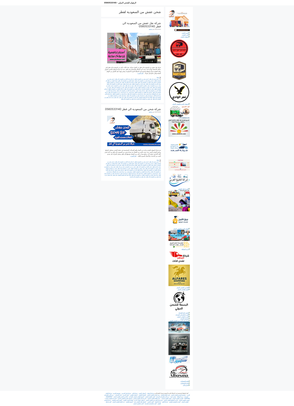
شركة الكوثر (165, 402)
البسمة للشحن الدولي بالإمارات (136, 396)
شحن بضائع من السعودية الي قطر (142, 85)
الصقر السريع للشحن (117, 400)
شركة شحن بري (130, 92)
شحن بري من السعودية (155, 85)
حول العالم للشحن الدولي (154, 398)
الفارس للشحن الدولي (177, 398)
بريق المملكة (180, 396)
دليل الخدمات (118, 395)
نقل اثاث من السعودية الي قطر (131, 97)
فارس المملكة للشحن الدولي (171, 400)
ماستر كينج (173, 396)
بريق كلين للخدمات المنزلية (162, 396)
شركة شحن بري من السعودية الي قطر (117, 92)
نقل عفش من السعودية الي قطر (128, 99)
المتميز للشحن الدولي (184, 400)
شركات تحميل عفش (140, 90)
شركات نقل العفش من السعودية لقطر (143, 92)
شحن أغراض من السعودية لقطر (114, 82)
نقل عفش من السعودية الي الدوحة (144, 99)
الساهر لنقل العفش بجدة (140, 402)
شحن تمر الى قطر (129, 85)
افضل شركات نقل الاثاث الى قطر (129, 82)
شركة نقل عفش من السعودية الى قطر (136, 95)
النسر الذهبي (150, 402)
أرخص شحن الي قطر (154, 79)
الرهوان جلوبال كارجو (139, 400)
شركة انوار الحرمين (126, 393)
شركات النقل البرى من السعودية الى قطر (133, 170)
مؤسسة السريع (116, 393)
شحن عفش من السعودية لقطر (145, 87)
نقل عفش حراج (114, 97)
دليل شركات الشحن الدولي (139, 398)
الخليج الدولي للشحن (128, 400)
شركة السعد (158, 402)
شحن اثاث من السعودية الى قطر (153, 84)
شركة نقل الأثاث (157, 95)
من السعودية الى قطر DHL (135, 175)
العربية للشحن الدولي (138, 403)
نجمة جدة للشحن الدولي (111, 398)
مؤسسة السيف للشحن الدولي (178, 395)
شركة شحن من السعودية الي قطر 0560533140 (133, 109)
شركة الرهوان (150, 393)
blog (158, 77)
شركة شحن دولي (147, 94)
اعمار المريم (126, 395)
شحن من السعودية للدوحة (148, 89)
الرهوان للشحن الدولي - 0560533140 (120, 3)
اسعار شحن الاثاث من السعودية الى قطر (147, 82)
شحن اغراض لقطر (127, 84)
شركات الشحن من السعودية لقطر (116, 89)
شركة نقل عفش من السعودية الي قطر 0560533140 (141, 24)
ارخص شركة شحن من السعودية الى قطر (144, 80)
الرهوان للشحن (133, 395)
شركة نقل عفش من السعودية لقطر (118, 95)
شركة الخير (134, 393)
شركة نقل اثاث (108, 94)
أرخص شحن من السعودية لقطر (141, 79)
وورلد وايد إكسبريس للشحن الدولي (154, 400)
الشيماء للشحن (142, 395)
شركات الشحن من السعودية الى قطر (132, 89)
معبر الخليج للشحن (165, 395)
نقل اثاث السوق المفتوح (144, 97)
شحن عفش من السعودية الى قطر (153, 168)
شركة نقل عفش (149, 95)
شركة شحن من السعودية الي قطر (135, 94)
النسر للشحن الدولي (150, 396)
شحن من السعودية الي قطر (118, 87)
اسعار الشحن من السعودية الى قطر (126, 80)
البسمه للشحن (129, 402)
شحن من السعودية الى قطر (131, 87)
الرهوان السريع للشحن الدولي (125, 398)
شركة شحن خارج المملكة (118, 171)
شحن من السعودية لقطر (111, 168)
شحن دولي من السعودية (119, 85)
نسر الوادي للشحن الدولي (153, 395)
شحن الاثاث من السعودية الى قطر (114, 84)
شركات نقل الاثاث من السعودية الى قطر (126, 90)
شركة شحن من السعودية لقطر (120, 94)
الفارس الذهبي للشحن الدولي (120, 396)
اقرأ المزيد (140, 73)
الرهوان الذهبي (142, 393)
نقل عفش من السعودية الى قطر (153, 176)
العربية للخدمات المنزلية (150, 403)
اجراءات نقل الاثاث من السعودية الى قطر (124, 79)
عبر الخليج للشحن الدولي (118, 402)
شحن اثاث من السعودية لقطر (138, 84)
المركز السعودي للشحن (174, 402)
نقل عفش (121, 97)
